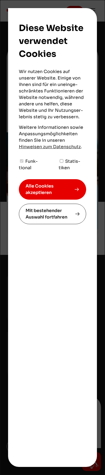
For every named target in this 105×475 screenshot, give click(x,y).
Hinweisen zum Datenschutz (50, 147)
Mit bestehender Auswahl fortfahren (46, 214)
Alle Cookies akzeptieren (40, 189)
